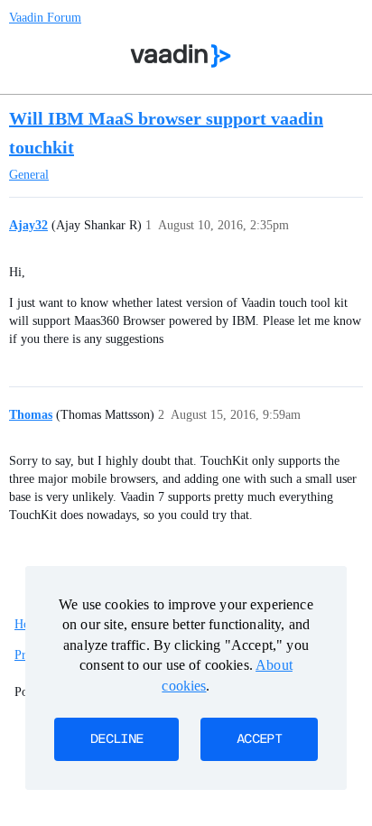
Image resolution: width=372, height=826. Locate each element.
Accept (259, 739)
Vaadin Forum (45, 17)
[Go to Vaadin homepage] (181, 56)
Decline (116, 739)
